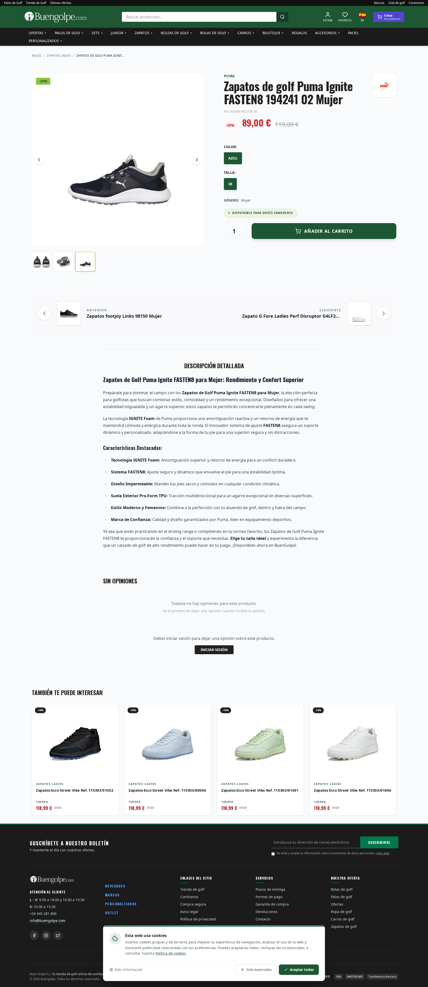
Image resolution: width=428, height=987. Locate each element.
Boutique (273, 32)
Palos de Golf (13, 3)
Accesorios (327, 32)
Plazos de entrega (270, 889)
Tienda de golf (192, 889)
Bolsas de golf (176, 32)
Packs (353, 32)
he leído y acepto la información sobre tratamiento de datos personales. (333, 853)
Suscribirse (379, 842)
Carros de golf (342, 919)
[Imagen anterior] (39, 160)
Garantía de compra (272, 904)
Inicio (37, 56)
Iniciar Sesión (214, 649)
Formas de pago (269, 896)
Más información (129, 969)
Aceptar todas (302, 969)
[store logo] (55, 17)
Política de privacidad (198, 919)
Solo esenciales (259, 969)
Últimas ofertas (60, 3)
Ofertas (38, 32)
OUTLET (112, 912)
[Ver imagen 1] (42, 262)
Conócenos (416, 3)
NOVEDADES (115, 885)
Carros (246, 32)
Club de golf (396, 3)
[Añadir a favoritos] (110, 711)
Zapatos (144, 32)
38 (230, 184)
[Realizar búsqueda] (282, 17)
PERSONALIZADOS (121, 903)
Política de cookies (171, 953)
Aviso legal (189, 911)
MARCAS (112, 894)
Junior (119, 32)
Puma (229, 76)
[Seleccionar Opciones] (110, 722)
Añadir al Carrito (328, 231)
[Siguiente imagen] (197, 160)
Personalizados (45, 40)
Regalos (299, 32)
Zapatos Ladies (59, 56)
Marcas (379, 3)
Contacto (263, 919)
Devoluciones (267, 911)
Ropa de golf (341, 911)
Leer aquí (382, 853)
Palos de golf (69, 32)
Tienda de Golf (36, 3)
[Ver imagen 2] (63, 262)
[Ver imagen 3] (85, 262)
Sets (97, 32)
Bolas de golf (215, 32)
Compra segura (193, 904)
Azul (233, 158)
